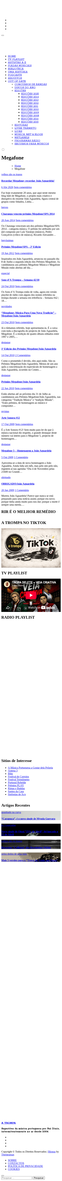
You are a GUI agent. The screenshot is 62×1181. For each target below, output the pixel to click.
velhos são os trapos (11, 174)
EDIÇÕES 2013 (30, 100)
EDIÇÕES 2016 (30, 118)
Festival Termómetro (18, 779)
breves (4, 207)
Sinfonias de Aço (17, 794)
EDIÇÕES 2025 (30, 93)
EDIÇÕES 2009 (30, 112)
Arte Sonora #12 (10, 417)
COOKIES (14, 1169)
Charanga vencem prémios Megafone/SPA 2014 (28, 213)
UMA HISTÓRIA (18, 71)
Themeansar (7, 1154)
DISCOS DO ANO (25, 87)
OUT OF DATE (17, 81)
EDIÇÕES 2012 (30, 103)
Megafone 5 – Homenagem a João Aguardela (26, 450)
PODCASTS (15, 75)
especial (5, 273)
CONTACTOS (16, 1163)
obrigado (6, 477)
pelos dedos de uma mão (14, 854)
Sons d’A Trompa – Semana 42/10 (20, 279)
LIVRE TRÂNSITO (25, 128)
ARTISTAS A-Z (17, 62)
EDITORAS (21, 125)
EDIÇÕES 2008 (30, 115)
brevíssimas (7, 240)
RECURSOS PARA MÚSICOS (32, 143)
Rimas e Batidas (16, 788)
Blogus (52, 1151)
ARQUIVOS (15, 78)
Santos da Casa (16, 791)
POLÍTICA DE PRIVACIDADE (25, 1166)
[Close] (2, 1175)
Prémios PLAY (16, 785)
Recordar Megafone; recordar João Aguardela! (27, 180)
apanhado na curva (11, 812)
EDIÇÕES (20, 90)
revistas (5, 411)
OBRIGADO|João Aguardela (17, 483)
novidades (6, 306)
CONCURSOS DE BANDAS (31, 84)
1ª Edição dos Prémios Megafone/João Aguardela (28, 348)
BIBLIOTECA (16, 68)
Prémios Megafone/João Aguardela (21, 381)
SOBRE (12, 1160)
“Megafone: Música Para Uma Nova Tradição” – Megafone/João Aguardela (28, 314)
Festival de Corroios (18, 776)
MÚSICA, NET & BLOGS (29, 134)
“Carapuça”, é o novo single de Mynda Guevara (28, 818)
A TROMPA (12, 5)
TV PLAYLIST (16, 59)
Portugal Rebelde (17, 782)
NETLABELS (22, 137)
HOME (12, 56)
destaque (5, 342)
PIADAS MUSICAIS (20, 65)
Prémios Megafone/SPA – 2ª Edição (21, 246)
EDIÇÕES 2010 (30, 109)
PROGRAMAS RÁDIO (27, 140)
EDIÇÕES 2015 (30, 121)
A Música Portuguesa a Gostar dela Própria (30, 767)
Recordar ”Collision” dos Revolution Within (26, 847)
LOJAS (18, 131)
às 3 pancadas (8, 825)
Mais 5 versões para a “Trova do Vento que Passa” (29, 860)
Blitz (10, 773)
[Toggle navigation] (2, 35)
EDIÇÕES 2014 (30, 96)
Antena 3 (13, 770)
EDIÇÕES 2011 (29, 106)
